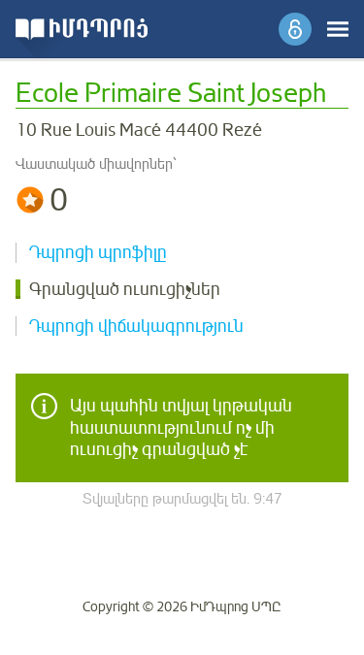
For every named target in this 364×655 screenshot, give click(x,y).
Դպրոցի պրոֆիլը (98, 252)
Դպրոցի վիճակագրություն (136, 326)
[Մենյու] (337, 29)
